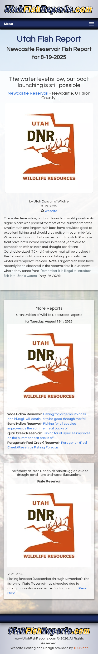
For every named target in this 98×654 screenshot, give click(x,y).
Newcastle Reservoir (28, 93)
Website (50, 211)
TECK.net (81, 648)
